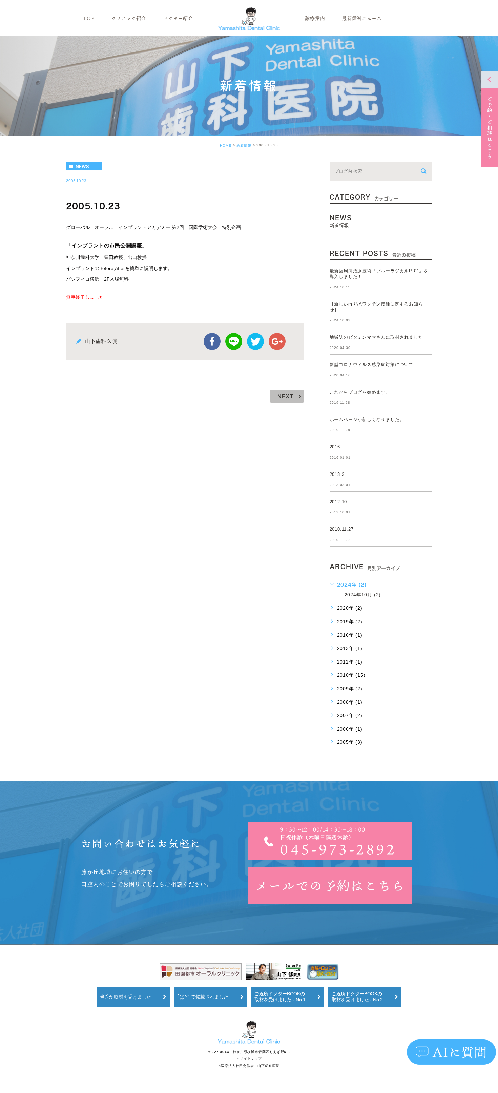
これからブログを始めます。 (360, 392)
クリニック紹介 (128, 18)
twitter (255, 341)
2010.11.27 (342, 529)
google (277, 341)
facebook (212, 341)
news (82, 166)
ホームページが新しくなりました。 (367, 419)
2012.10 (338, 501)
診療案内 (315, 18)
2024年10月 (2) (363, 594)
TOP (88, 18)
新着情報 (243, 145)
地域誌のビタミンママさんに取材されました (376, 337)
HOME (225, 145)
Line (233, 341)
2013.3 (337, 474)
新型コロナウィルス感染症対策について (372, 364)
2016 (335, 446)
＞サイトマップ (249, 1059)
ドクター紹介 (178, 18)
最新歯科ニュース (362, 18)
